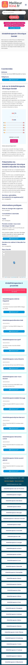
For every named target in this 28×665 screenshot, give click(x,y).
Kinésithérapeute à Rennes (14, 626)
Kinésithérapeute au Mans (14, 554)
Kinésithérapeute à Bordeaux (14, 500)
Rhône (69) (9, 25)
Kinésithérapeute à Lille (14, 536)
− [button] (3, 254)
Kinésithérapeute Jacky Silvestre (13, 359)
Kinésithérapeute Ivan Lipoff (12, 340)
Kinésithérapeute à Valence (14, 656)
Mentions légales (9, 481)
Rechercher (14, 17)
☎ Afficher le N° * (14, 80)
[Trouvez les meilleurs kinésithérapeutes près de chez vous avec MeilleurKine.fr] (12, 7)
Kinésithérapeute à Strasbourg (14, 638)
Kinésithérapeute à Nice (14, 590)
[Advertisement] (14, 60)
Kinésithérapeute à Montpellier (14, 572)
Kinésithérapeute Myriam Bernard (13, 417)
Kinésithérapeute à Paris (14, 602)
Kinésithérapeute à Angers (14, 494)
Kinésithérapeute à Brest (14, 506)
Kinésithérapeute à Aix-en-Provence (14, 488)
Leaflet (5, 277)
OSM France (23, 277)
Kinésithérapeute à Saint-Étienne (14, 632)
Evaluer (14, 141)
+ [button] (3, 252)
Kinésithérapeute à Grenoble (14, 530)
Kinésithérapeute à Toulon (14, 644)
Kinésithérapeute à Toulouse (14, 650)
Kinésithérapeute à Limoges (14, 542)
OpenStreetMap (13, 277)
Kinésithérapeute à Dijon (14, 524)
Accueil (7, 23)
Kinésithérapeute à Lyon (14, 560)
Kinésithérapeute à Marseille (14, 566)
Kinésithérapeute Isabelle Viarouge (14, 398)
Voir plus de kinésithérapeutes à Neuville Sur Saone (14, 290)
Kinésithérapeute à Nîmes (14, 596)
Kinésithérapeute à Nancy (14, 578)
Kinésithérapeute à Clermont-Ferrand (14, 518)
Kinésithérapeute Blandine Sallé (13, 320)
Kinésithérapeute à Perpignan (14, 608)
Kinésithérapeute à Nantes (14, 584)
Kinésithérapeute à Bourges (14, 512)
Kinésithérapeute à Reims (14, 620)
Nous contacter (19, 481)
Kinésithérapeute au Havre (14, 548)
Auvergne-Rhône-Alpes (17, 23)
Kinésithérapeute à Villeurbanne (14, 662)
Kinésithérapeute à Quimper (14, 614)
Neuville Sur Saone (19, 25)
